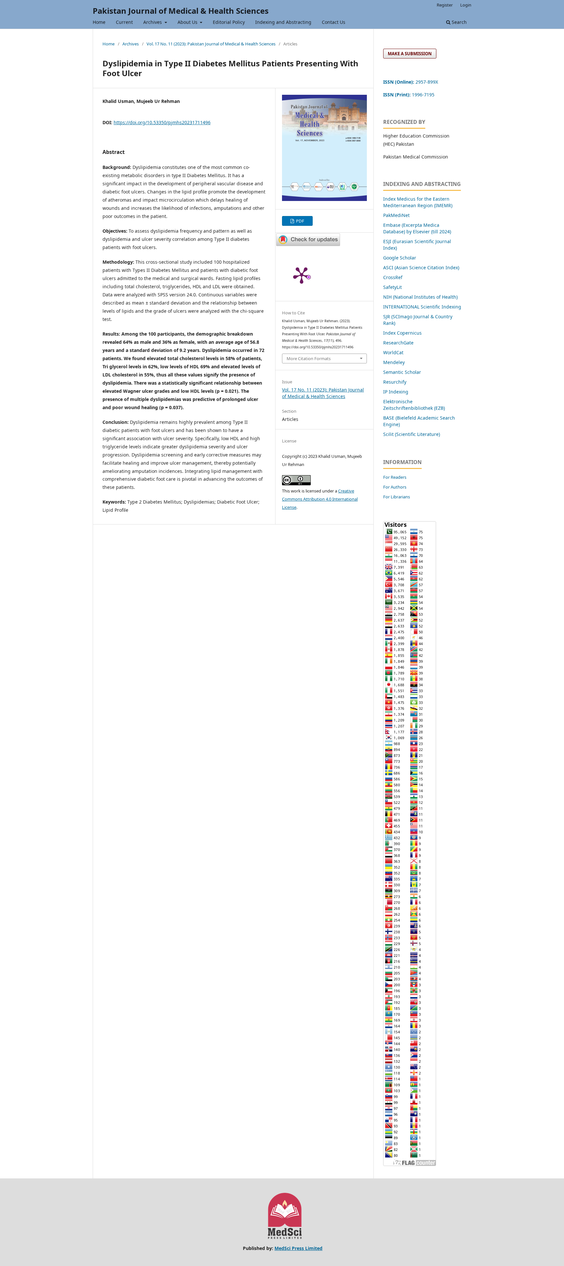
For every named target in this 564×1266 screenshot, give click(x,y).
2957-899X (410, 82)
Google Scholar (399, 258)
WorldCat (393, 352)
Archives (153, 22)
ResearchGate (398, 343)
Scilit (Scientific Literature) (411, 434)
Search (458, 22)
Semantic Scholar (402, 372)
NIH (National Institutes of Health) (420, 297)
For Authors (394, 487)
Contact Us (333, 22)
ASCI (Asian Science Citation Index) (421, 267)
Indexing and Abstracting (283, 22)
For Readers (394, 477)
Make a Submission (410, 54)
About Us (188, 22)
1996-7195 (409, 95)
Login (465, 5)
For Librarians (396, 497)
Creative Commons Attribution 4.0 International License (320, 499)
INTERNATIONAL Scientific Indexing (422, 307)
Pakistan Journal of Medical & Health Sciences (181, 10)
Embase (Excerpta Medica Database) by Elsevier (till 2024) (417, 228)
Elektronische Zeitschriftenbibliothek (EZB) (414, 404)
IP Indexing (396, 392)
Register (445, 5)
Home (99, 22)
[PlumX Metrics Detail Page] (301, 274)
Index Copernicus (402, 333)
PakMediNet (396, 215)
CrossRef (392, 277)
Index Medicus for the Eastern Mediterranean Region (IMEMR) (417, 202)
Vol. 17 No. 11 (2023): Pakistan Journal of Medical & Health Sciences (211, 44)
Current (124, 22)
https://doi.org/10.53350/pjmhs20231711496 (162, 122)
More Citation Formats (309, 358)
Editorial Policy (229, 22)
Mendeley (394, 362)
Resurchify (395, 382)
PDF (299, 221)
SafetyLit (392, 287)
